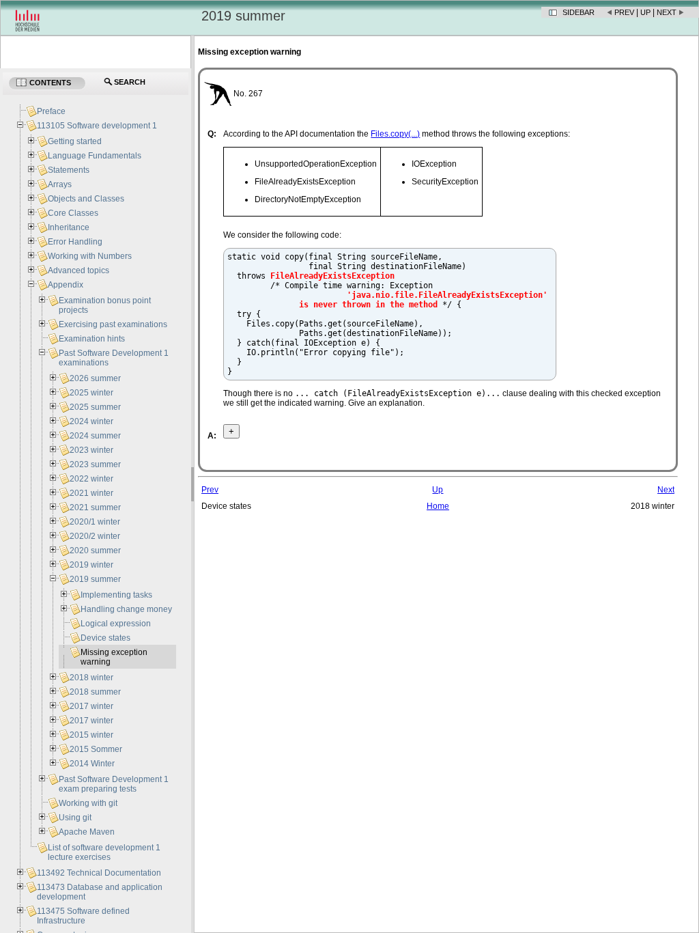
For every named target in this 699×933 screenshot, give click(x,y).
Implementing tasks (116, 595)
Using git (75, 817)
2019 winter (91, 565)
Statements (68, 170)
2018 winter (91, 677)
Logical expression (116, 623)
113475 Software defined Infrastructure (83, 915)
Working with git (88, 803)
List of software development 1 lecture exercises (104, 852)
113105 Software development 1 (97, 125)
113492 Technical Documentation (99, 873)
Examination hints (92, 339)
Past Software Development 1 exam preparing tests (114, 784)
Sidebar (578, 12)
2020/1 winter (95, 522)
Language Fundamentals (94, 156)
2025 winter (91, 393)
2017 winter (91, 706)
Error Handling (75, 242)
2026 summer (95, 378)
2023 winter (91, 450)
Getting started (75, 141)
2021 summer (95, 507)
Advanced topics (78, 270)
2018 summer (95, 692)
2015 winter (91, 735)
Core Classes (73, 213)
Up (645, 12)
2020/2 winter (95, 536)
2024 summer (95, 436)
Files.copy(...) (395, 134)
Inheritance (68, 227)
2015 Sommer (96, 749)
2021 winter (91, 493)
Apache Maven (87, 832)
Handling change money (126, 609)
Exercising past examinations (113, 324)
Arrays (60, 184)
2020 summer (95, 550)
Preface (51, 111)
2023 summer (95, 464)
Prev (624, 12)
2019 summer (95, 579)
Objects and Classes (86, 199)
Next (666, 12)
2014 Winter (92, 763)
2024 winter (91, 421)
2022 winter (91, 479)
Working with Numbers (90, 256)
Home (438, 506)
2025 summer (95, 407)
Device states (105, 638)
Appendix (65, 285)
